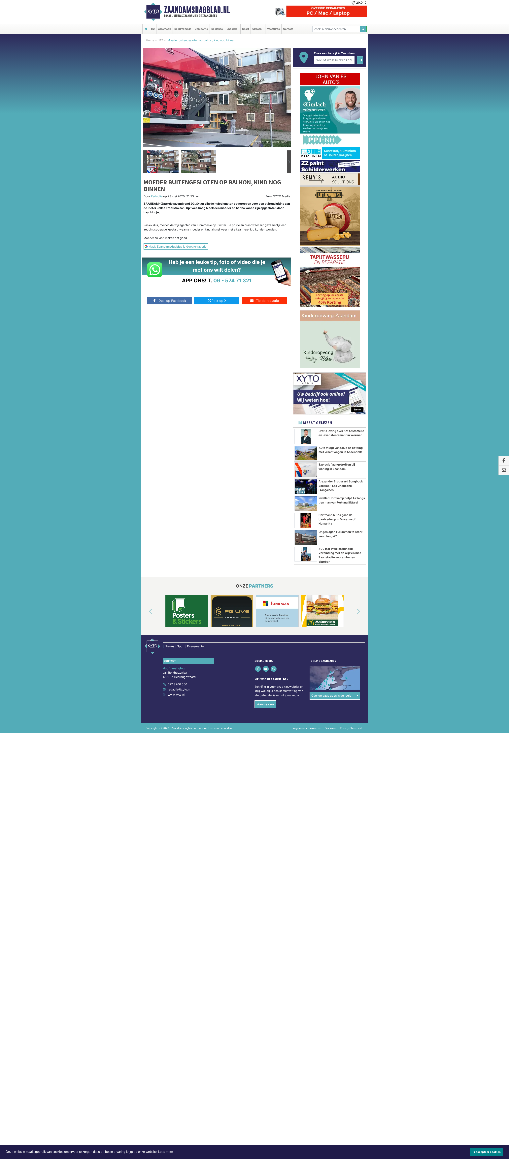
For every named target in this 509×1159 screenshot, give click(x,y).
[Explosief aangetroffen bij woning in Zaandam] (305, 469)
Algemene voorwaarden (307, 728)
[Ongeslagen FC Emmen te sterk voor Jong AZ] (305, 537)
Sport (245, 28)
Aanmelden (265, 704)
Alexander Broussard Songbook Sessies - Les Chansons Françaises (341, 486)
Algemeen (164, 28)
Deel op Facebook (172, 301)
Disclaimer (330, 728)
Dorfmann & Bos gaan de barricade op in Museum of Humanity (337, 519)
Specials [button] (232, 28)
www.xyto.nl (176, 694)
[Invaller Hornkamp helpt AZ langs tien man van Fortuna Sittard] (305, 503)
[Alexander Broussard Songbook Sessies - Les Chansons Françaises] (305, 486)
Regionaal (217, 28)
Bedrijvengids (182, 28)
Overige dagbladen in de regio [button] (331, 695)
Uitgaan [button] (257, 28)
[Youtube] (266, 668)
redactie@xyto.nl (179, 689)
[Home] (145, 29)
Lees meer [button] (165, 1151)
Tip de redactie (267, 301)
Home (150, 40)
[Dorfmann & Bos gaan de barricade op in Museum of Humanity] (305, 520)
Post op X (219, 301)
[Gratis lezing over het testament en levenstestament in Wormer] (305, 436)
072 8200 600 (177, 684)
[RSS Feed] (274, 668)
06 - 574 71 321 (232, 280)
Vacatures (273, 28)
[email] (504, 470)
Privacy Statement (351, 728)
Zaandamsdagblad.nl (197, 10)
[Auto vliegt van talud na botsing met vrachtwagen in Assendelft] (305, 453)
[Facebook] (258, 668)
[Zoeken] (363, 29)
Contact (288, 28)
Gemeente (201, 28)
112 (153, 28)
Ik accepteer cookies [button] (487, 1151)
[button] (145, 161)
